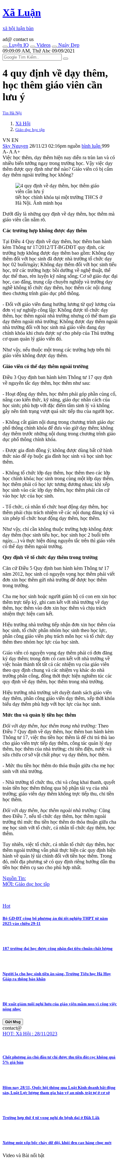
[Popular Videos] (32, 47)
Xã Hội (22, 123)
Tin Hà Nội (12, 113)
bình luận (92, 146)
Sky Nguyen (15, 146)
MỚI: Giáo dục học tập (26, 884)
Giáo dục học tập (30, 129)
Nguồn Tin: (14, 878)
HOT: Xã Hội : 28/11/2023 (30, 1033)
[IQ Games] (5, 47)
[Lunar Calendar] (54, 47)
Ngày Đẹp (68, 45)
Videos (43, 45)
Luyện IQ (18, 45)
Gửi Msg (12, 1022)
